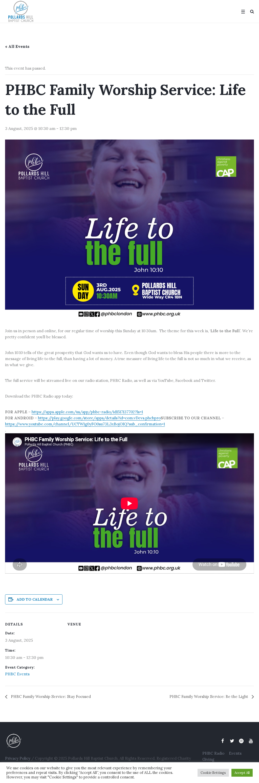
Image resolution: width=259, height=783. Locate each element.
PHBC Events (17, 674)
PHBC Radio (213, 753)
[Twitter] (232, 741)
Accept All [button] (242, 773)
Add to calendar (35, 599)
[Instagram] (241, 741)
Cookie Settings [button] (213, 773)
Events (235, 753)
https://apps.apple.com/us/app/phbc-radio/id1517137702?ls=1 (87, 411)
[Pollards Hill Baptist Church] (103, 741)
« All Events (17, 46)
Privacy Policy (17, 758)
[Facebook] (222, 741)
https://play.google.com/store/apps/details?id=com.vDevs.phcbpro (99, 418)
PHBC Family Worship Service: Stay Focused (50, 696)
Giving (208, 759)
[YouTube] (250, 741)
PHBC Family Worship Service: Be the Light (209, 696)
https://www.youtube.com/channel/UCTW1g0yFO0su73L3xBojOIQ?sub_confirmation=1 (85, 424)
